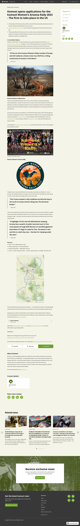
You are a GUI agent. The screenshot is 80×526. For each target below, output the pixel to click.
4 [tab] (41, 448)
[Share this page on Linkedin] (17, 397)
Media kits (36, 1)
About (31, 1)
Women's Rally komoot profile (20, 326)
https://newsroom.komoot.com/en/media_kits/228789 (20, 337)
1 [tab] (36, 448)
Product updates (44, 1)
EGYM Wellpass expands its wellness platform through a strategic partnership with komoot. (14, 434)
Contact (52, 1)
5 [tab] (43, 448)
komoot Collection (21, 317)
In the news (43, 502)
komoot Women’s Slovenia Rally (23, 125)
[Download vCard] (27, 380)
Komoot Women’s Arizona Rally (16, 28)
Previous (2, 432)
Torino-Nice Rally (21, 117)
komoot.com (74, 1)
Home (42, 498)
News (25, 1)
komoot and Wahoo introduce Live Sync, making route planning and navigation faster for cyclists (64, 433)
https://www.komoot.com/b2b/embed (42, 341)
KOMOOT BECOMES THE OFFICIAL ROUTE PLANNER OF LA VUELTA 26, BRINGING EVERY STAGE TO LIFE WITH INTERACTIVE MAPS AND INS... (40, 435)
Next (78, 432)
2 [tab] (38, 448)
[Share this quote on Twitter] (56, 55)
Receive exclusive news (46, 511)
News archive (44, 500)
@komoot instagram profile (36, 326)
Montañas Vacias (11, 119)
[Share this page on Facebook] (21, 397)
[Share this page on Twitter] (13, 397)
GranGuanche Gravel (32, 119)
